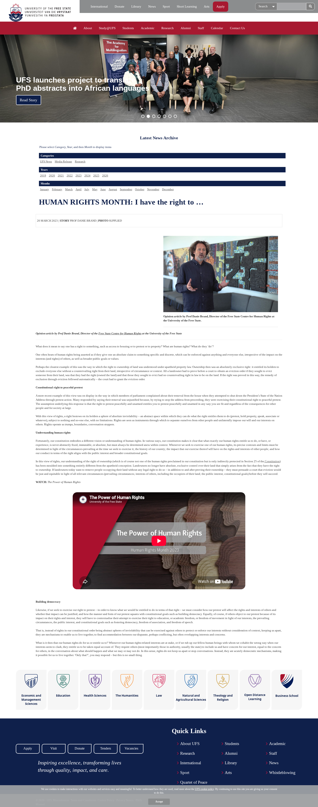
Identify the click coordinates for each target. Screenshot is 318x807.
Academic (147, 28)
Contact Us (237, 28)
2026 (105, 175)
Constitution (272, 461)
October (139, 189)
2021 (61, 175)
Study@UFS (107, 28)
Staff (201, 28)
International (99, 6)
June (103, 189)
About (88, 28)
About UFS (190, 743)
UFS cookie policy (204, 789)
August (113, 189)
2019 (43, 175)
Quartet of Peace (193, 782)
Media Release (63, 161)
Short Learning (187, 6)
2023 (78, 175)
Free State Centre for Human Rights (119, 333)
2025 (96, 175)
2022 (70, 175)
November (153, 189)
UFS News (46, 161)
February (57, 189)
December (168, 189)
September (126, 189)
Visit (53, 748)
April (78, 189)
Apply (220, 6)
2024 (87, 175)
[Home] (75, 28)
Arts (206, 6)
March (69, 189)
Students (128, 28)
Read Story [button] (28, 100)
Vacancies (131, 748)
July (86, 189)
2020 (52, 175)
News (152, 6)
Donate (119, 6)
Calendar (217, 28)
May (95, 189)
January (44, 189)
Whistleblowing (282, 772)
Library (136, 6)
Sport (166, 6)
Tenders (105, 748)
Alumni (186, 28)
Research (167, 28)
